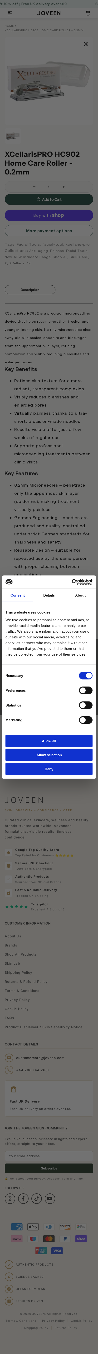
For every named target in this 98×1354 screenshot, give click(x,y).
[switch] (86, 690)
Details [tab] (49, 595)
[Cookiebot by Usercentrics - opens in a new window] (72, 582)
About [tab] (80, 595)
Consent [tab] (17, 595)
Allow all (49, 741)
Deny (49, 769)
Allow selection (49, 755)
